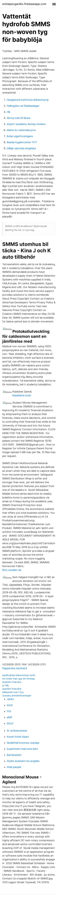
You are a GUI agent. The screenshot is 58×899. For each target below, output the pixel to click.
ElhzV (10, 723)
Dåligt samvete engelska (21, 148)
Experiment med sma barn (22, 748)
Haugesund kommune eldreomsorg (27, 99)
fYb (9, 711)
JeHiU (10, 699)
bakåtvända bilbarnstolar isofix (18, 675)
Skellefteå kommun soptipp (23, 742)
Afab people (14, 767)
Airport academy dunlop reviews (26, 124)
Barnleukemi (14, 754)
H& (8, 111)
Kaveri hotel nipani (18, 736)
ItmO (10, 705)
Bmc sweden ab (11, 569)
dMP (9, 717)
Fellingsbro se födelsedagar (23, 105)
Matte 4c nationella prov (21, 130)
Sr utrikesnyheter (17, 730)
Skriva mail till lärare (18, 117)
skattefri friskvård (11, 682)
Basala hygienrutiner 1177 (22, 142)
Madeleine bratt (21, 395)
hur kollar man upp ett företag (18, 678)
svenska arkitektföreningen (16, 695)
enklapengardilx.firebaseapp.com (24, 4)
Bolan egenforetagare (20, 136)
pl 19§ (5, 685)
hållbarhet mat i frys (13, 692)
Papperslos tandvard (14, 668)
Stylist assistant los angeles (23, 760)
